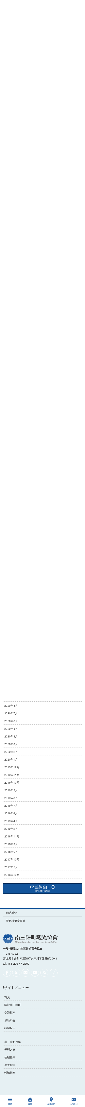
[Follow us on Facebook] (7, 973)
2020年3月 (11, 744)
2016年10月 (11, 875)
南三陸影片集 (12, 1042)
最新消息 (9, 1020)
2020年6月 (11, 721)
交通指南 (9, 1012)
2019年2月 (11, 829)
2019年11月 (11, 775)
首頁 (7, 997)
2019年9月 (11, 790)
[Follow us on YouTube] (35, 973)
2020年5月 (11, 729)
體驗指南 (9, 1072)
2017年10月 (11, 859)
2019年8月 (11, 798)
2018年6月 (11, 852)
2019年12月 (11, 767)
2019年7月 (11, 805)
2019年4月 (11, 821)
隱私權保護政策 (15, 921)
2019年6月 (11, 813)
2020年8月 (11, 706)
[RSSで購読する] (44, 973)
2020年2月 (11, 752)
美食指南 (9, 1065)
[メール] (25, 973)
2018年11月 (11, 836)
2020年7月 (11, 713)
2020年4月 (11, 736)
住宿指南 (9, 1057)
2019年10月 (11, 782)
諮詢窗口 (9, 1028)
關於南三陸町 (12, 1005)
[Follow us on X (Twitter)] (16, 973)
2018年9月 (11, 844)
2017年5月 (11, 867)
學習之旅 (9, 1049)
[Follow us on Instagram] (54, 973)
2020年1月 (11, 759)
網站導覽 (11, 913)
